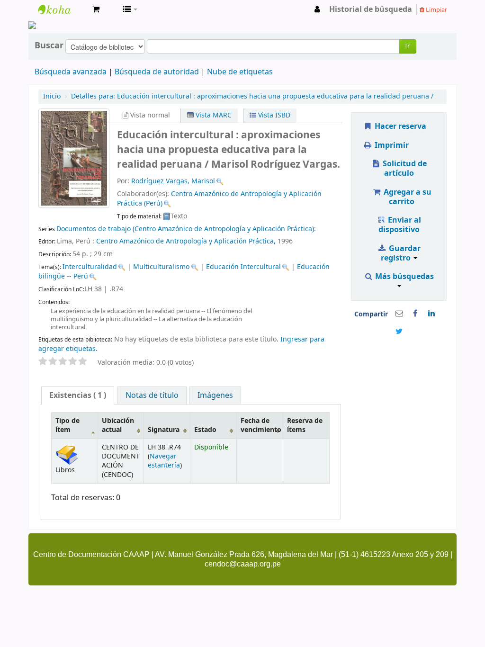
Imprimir (391, 145)
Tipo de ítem (67, 425)
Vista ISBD (273, 115)
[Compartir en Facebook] (415, 314)
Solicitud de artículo (404, 168)
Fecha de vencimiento (261, 425)
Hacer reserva (399, 126)
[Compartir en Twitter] (399, 332)
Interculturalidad (90, 267)
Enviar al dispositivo (400, 225)
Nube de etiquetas (240, 72)
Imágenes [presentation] (215, 395)
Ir (407, 46)
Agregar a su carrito (406, 197)
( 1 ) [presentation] (77, 395)
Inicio (52, 96)
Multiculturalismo (161, 267)
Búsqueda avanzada (71, 72)
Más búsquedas (403, 276)
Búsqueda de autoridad (157, 72)
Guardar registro (401, 253)
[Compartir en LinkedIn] (431, 314)
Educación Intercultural (243, 267)
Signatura (164, 430)
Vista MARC (213, 115)
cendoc (61, 9)
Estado (205, 430)
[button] (96, 9)
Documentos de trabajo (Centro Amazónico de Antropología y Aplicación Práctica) (185, 229)
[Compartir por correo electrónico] (399, 314)
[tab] (77, 395)
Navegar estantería (164, 460)
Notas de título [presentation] (152, 395)
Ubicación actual (118, 425)
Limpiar (435, 9)
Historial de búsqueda (370, 9)
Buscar (49, 45)
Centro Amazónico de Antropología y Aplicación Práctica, (186, 241)
